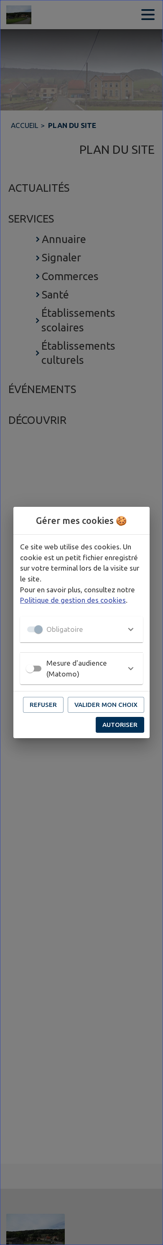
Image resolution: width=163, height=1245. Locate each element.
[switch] (30, 668)
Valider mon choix (106, 704)
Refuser (43, 704)
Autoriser (120, 724)
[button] (81, 629)
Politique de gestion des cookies (73, 600)
